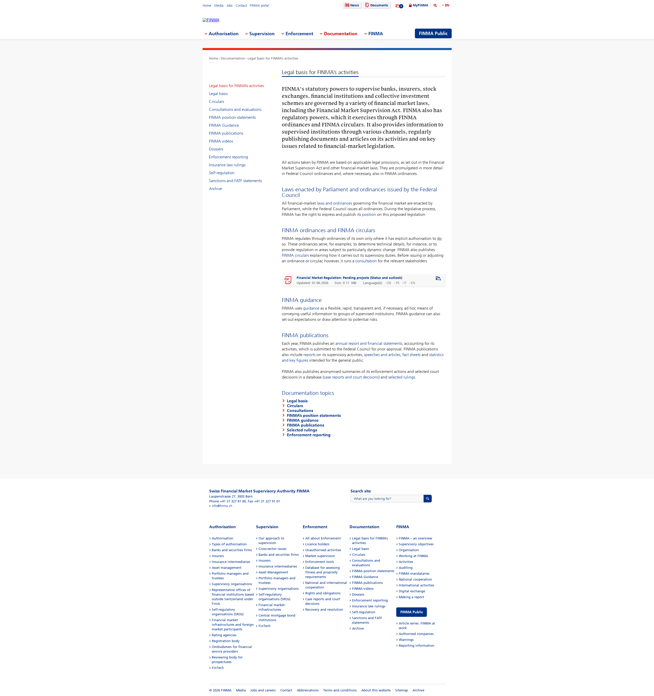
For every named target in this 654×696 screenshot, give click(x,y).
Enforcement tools (319, 562)
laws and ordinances (334, 203)
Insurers (218, 556)
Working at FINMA (413, 556)
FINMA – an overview (415, 538)
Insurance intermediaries (231, 562)
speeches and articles (382, 354)
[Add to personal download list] (438, 278)
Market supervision (320, 556)
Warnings (406, 640)
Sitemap (401, 690)
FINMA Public (411, 612)
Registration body (226, 641)
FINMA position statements (232, 117)
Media (219, 5)
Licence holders (317, 544)
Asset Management (273, 572)
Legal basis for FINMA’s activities (273, 58)
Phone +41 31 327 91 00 (227, 501)
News (354, 5)
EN (447, 5)
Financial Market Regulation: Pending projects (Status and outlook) (349, 278)
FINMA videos (221, 141)
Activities (406, 562)
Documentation (233, 58)
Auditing (406, 568)
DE (389, 283)
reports (310, 354)
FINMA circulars (295, 255)
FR (397, 283)
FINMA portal (259, 5)
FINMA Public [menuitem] (433, 33)
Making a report (411, 597)
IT (405, 283)
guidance (311, 308)
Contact (241, 5)
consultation (366, 260)
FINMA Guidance (224, 125)
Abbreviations (308, 690)
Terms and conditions (340, 690)
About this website (376, 690)
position (369, 214)
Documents (379, 5)
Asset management (226, 568)
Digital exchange (412, 591)
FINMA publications (226, 133)
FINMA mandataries (414, 573)
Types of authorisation (229, 544)
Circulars (216, 101)
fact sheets (411, 354)
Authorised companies (416, 634)
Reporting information (416, 645)
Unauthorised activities (323, 550)
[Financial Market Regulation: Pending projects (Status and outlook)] (288, 280)
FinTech (218, 668)
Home (207, 5)
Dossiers (216, 149)
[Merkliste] (398, 6)
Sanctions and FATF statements (235, 180)
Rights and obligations (323, 593)
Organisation (409, 550)
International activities (416, 585)
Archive (215, 188)
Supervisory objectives (416, 544)
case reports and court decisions (351, 377)
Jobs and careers (263, 690)
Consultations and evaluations (235, 109)
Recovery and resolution (324, 609)
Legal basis (218, 93)
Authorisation (222, 538)
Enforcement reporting (228, 157)
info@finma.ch (222, 506)
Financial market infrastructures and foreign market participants (233, 624)
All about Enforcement (323, 538)
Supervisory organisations (232, 584)
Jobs (229, 5)
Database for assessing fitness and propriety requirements (322, 572)
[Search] (435, 6)
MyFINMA (420, 5)
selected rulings (401, 377)
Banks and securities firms (232, 550)
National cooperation (415, 579)
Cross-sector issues (272, 549)
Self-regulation (222, 172)
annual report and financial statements (368, 343)
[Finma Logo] (211, 20)
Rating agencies (224, 635)
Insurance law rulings (227, 164)
